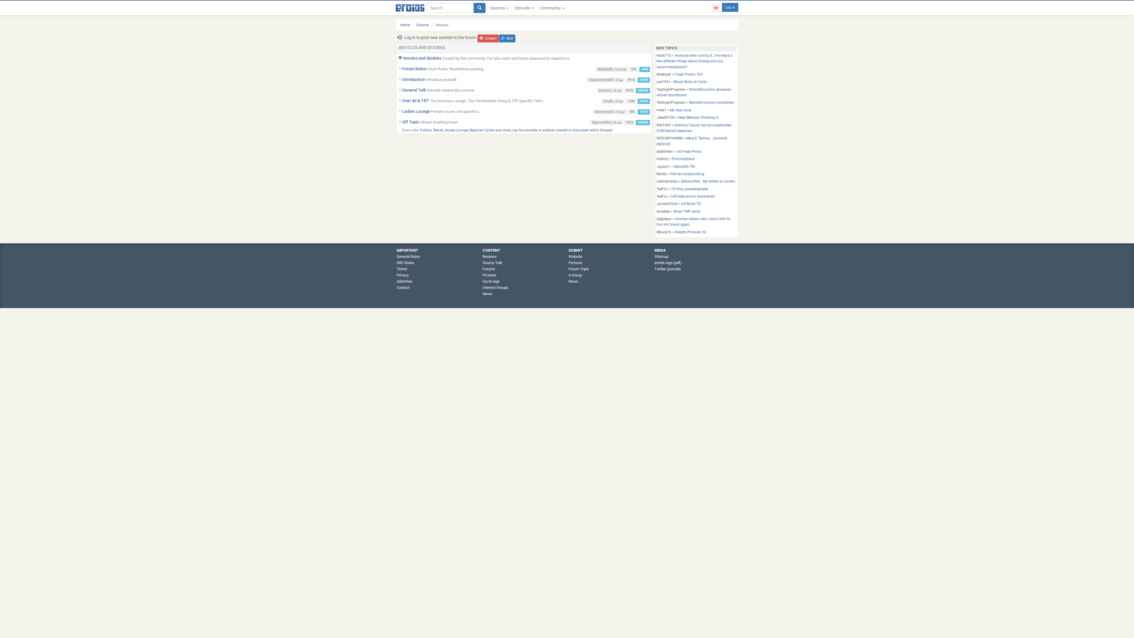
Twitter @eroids (667, 269)
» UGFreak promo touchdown (685, 196)
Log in (730, 7)
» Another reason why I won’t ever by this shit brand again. (693, 222)
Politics (426, 130)
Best (509, 38)
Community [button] (551, 8)
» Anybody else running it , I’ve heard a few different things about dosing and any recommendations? (694, 61)
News (487, 294)
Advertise (404, 281)
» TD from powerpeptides (682, 189)
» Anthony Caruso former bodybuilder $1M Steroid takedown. (693, 128)
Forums (422, 25)
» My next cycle (673, 110)
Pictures (489, 275)
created (562, 130)
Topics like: (410, 130)
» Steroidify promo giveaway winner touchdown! (693, 92)
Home (405, 25)
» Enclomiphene (675, 159)
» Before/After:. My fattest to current (695, 181)
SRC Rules (405, 263)
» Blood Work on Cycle (681, 82)
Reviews (490, 256)
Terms (402, 269)
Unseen (491, 38)
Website (575, 256)
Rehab (438, 130)
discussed (581, 130)
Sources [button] (498, 8)
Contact (403, 287)
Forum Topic (578, 269)
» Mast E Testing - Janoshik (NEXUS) (691, 141)
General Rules (408, 256)
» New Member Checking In (687, 117)
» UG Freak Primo (679, 151)
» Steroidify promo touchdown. (695, 102)
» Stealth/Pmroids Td (681, 232)
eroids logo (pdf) (668, 263)
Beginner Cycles (482, 130)
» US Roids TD (678, 204)
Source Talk (492, 263)
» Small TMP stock (678, 211)
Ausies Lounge (456, 130)
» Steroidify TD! (675, 167)
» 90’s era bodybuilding (680, 174)
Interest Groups (496, 287)
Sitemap (661, 256)
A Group (575, 275)
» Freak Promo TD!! (679, 74)
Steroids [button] (523, 8)
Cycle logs (491, 281)
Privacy (403, 275)
